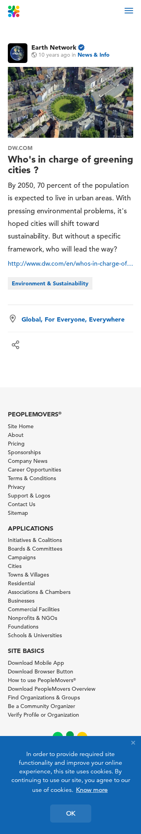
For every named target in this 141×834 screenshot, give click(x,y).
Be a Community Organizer (41, 706)
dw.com (20, 148)
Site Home (21, 426)
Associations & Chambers (39, 591)
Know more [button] (92, 790)
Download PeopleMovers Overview (52, 688)
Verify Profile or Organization (43, 714)
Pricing (16, 443)
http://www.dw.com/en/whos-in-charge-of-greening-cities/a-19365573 (70, 264)
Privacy (16, 486)
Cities (15, 566)
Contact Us (21, 504)
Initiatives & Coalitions (35, 540)
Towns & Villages (28, 574)
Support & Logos (29, 495)
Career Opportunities (34, 469)
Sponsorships (24, 452)
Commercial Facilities (34, 609)
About (16, 434)
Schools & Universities (35, 635)
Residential (21, 583)
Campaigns (22, 557)
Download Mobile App (36, 662)
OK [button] (70, 813)
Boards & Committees (35, 548)
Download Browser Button (40, 671)
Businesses (21, 600)
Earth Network (53, 47)
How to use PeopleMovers (42, 680)
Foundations (23, 626)
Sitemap (18, 512)
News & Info (94, 54)
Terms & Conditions (32, 478)
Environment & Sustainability (50, 283)
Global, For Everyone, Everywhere (73, 319)
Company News (27, 460)
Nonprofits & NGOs (32, 617)
